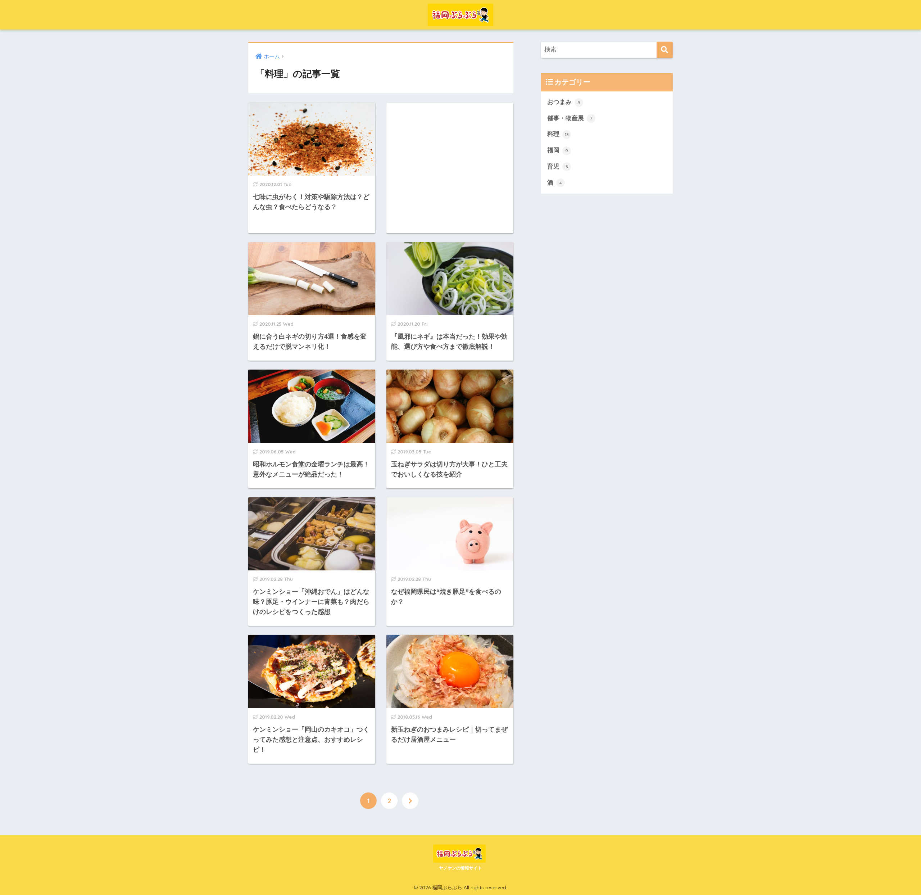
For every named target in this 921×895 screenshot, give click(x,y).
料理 (558, 134)
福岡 (557, 150)
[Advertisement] (449, 168)
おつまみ (563, 102)
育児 (557, 166)
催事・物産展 (569, 118)
